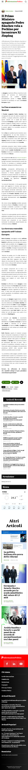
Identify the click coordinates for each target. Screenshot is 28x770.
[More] (21, 382)
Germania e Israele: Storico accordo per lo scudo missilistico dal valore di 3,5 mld (14, 411)
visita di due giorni (22, 157)
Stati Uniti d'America (7, 389)
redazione (6, 560)
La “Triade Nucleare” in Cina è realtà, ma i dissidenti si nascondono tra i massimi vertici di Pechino (14, 458)
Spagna (16, 387)
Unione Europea (6, 390)
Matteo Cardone (9, 11)
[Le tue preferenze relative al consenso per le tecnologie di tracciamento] (1, 577)
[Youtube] (21, 663)
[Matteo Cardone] (3, 11)
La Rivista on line (8, 676)
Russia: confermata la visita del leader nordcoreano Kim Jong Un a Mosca (13, 425)
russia (11, 387)
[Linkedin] (14, 663)
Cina (7, 387)
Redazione (5, 682)
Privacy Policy (7, 688)
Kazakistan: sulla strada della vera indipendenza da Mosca (14, 746)
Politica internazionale (10, 84)
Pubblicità (5, 679)
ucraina (15, 389)
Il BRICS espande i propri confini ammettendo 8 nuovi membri (12, 438)
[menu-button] (2, 1)
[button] (25, 1)
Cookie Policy (6, 690)
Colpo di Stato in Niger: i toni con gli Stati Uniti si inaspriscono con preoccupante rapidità (13, 451)
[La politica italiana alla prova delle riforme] (14, 540)
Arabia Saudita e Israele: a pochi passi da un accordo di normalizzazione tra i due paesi (13, 418)
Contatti (5, 685)
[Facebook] (7, 663)
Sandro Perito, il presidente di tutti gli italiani (12, 729)
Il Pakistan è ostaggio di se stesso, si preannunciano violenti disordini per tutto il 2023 (14, 465)
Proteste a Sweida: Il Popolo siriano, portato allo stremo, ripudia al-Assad (13, 432)
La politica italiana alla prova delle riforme (13, 405)
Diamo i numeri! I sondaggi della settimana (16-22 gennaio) (13, 741)
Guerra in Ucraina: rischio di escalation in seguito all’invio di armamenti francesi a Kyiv (12, 444)
